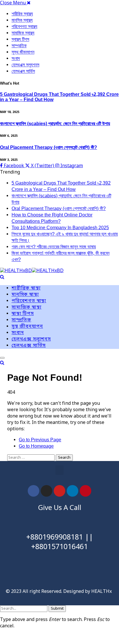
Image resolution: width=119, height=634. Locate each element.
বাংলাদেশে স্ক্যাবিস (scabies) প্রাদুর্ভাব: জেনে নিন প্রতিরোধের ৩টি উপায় (55, 123)
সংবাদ (16, 58)
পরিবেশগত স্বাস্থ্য (24, 26)
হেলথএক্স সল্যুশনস (25, 64)
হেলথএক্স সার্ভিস (23, 71)
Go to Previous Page (40, 439)
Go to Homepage (36, 446)
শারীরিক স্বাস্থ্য (22, 13)
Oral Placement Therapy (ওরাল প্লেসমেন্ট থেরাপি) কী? (48, 147)
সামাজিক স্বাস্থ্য (23, 32)
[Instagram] (46, 491)
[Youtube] (59, 491)
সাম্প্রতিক (19, 45)
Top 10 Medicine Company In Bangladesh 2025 (60, 227)
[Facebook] (33, 491)
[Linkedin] (72, 491)
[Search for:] (31, 457)
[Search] (2, 276)
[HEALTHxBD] (32, 271)
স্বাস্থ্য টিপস (20, 39)
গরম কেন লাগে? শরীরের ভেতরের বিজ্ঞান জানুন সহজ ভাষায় (54, 246)
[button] (59, 470)
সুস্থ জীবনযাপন (23, 52)
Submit (57, 608)
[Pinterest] (85, 491)
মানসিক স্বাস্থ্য (22, 20)
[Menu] (2, 358)
